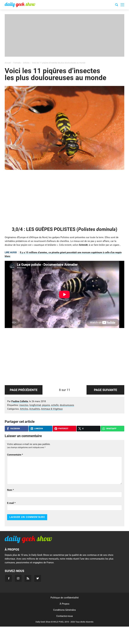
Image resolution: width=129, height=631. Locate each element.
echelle (55, 405)
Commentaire (15, 454)
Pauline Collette (19, 401)
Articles (24, 408)
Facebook (15, 428)
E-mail (11, 503)
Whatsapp (111, 428)
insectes (23, 405)
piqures (46, 405)
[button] (122, 4)
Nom (10, 490)
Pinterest (63, 428)
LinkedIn (38, 428)
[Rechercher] (116, 5)
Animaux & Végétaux (52, 408)
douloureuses (67, 405)
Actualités (34, 408)
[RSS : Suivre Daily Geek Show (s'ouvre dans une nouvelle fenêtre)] (28, 578)
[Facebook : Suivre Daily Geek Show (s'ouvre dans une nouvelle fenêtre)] (8, 578)
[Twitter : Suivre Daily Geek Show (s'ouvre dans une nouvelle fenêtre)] (37, 578)
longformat (35, 405)
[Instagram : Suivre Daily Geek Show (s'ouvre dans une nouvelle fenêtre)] (18, 578)
